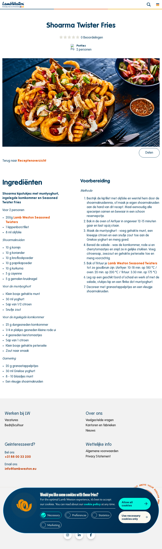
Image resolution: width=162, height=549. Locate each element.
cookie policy (92, 504)
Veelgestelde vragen (100, 420)
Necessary (53, 515)
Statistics (104, 515)
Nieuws (90, 430)
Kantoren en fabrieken (101, 425)
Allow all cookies (127, 504)
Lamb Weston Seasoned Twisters (132, 263)
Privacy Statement (98, 456)
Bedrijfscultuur (14, 425)
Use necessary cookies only (131, 517)
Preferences (79, 515)
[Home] (13, 4)
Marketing (53, 525)
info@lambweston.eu (20, 469)
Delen (149, 152)
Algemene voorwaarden (102, 451)
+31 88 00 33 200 (18, 457)
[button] (157, 4)
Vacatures (11, 420)
